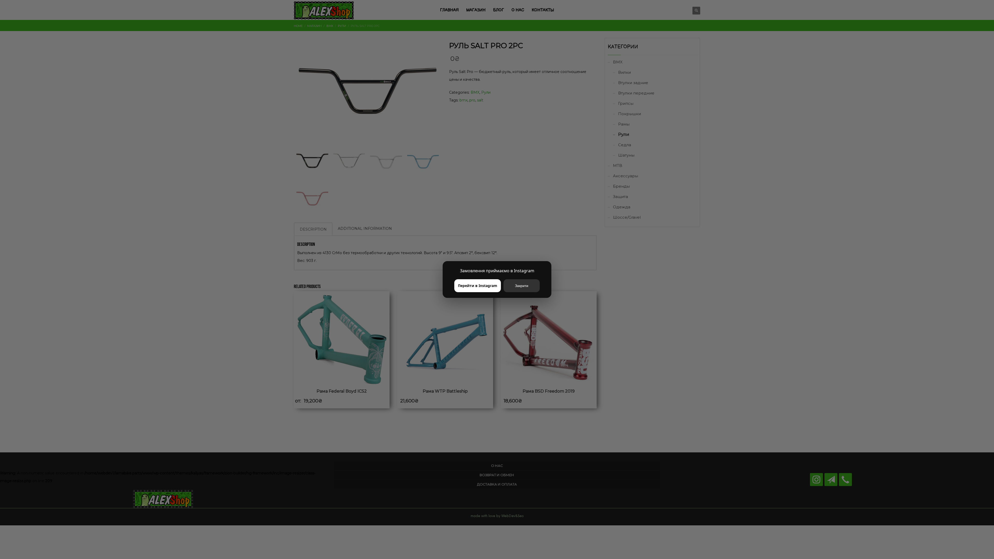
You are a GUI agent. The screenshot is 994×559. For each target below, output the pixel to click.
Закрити (521, 286)
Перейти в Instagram (477, 285)
